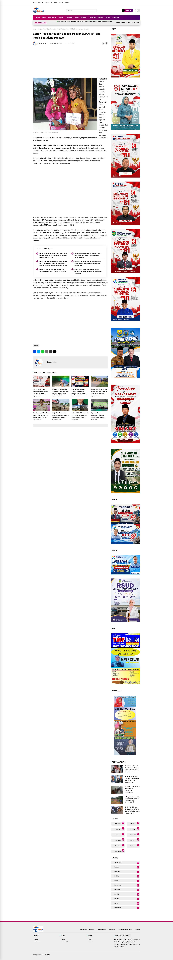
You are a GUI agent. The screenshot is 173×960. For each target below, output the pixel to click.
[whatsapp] (42, 349)
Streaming (92, 18)
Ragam (60, 18)
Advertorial (69, 18)
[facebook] (127, 2)
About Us (40, 2)
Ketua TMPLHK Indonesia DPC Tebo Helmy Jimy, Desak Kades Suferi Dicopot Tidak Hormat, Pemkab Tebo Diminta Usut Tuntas (53, 261)
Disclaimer (112, 927)
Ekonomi (119, 826)
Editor (61, 2)
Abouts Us (83, 927)
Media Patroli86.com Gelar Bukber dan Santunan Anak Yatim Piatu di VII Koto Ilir (52, 268)
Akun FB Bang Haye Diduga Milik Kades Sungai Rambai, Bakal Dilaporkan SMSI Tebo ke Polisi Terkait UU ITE (79, 389)
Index (55, 2)
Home (34, 2)
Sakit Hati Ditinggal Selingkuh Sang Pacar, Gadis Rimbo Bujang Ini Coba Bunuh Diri (132, 807)
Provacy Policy (101, 927)
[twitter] (130, 2)
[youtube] (136, 2)
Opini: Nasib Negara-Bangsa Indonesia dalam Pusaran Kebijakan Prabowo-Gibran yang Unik (88, 269)
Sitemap (67, 2)
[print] (46, 349)
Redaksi (91, 927)
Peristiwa (115, 18)
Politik (108, 18)
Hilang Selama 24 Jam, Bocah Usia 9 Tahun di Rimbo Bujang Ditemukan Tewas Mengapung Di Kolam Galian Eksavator (132, 796)
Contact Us (48, 2)
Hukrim (83, 18)
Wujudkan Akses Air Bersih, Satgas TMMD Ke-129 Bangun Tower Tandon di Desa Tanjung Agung (87, 253)
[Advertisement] (70, 59)
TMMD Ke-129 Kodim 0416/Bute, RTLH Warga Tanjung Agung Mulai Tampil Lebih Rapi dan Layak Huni (60, 389)
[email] (50, 349)
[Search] (95, 10)
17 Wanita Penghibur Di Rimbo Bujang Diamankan (132, 786)
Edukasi (100, 18)
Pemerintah (52, 18)
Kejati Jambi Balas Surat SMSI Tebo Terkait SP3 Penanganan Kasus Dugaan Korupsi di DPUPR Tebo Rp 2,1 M (53, 253)
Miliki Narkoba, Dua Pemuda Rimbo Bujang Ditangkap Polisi (132, 775)
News (44, 18)
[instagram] (133, 2)
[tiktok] (139, 2)
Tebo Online (47, 952)
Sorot (77, 18)
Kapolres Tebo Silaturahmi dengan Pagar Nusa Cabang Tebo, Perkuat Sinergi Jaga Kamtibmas (87, 261)
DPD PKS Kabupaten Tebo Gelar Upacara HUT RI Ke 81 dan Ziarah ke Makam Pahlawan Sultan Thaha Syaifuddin (59, 21)
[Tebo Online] (38, 13)
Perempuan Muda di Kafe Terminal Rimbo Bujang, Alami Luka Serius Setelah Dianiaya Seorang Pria (132, 765)
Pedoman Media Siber (125, 927)
